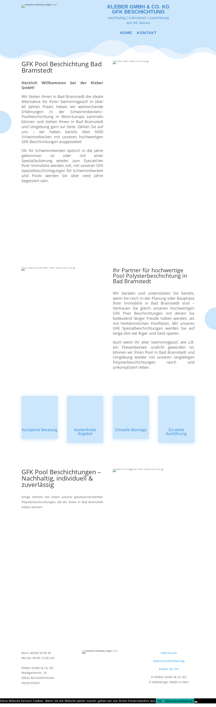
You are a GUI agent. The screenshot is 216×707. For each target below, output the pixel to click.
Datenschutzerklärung (169, 661)
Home (126, 33)
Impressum (169, 653)
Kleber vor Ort (169, 669)
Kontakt (147, 33)
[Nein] (196, 702)
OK (159, 701)
